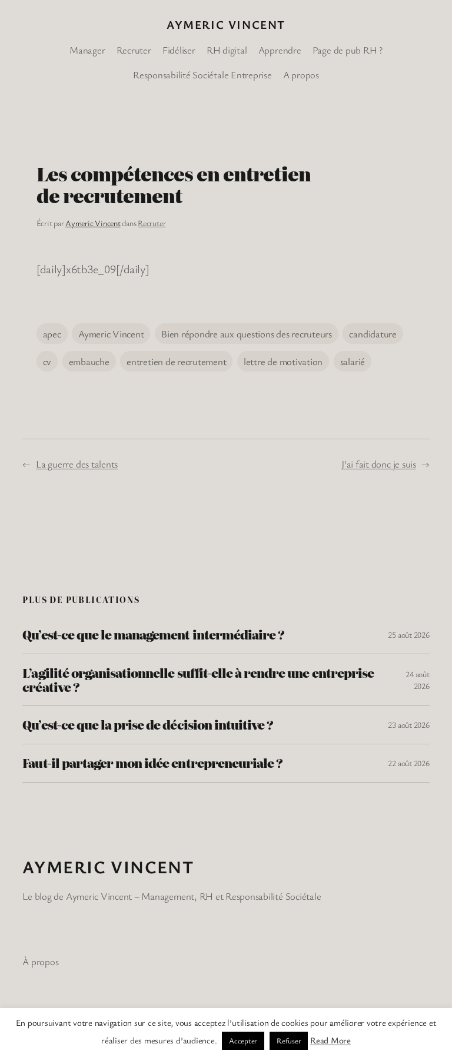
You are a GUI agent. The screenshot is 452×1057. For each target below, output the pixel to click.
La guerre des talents (77, 463)
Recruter (151, 222)
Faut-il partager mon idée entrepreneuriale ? (152, 763)
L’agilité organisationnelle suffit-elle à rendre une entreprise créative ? (198, 680)
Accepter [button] (243, 1040)
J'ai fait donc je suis (378, 463)
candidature (372, 333)
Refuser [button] (289, 1040)
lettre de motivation (283, 361)
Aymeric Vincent (226, 24)
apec (52, 333)
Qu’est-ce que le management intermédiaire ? (153, 635)
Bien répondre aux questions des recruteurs (246, 333)
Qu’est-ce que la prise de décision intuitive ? (147, 725)
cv (47, 361)
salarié (352, 361)
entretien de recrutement (176, 361)
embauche (89, 361)
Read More (330, 1040)
